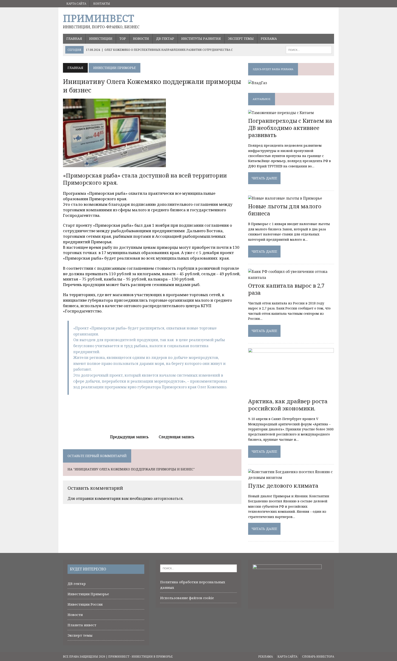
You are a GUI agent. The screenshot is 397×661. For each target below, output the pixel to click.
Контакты (101, 4)
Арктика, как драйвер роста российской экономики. (288, 404)
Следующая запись (176, 436)
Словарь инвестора (318, 656)
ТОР (122, 38)
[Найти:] (198, 568)
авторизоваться (168, 498)
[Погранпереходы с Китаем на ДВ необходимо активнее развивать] (281, 112)
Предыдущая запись (129, 436)
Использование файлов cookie (187, 597)
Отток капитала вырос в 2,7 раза (286, 289)
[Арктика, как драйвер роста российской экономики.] (291, 393)
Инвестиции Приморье (88, 594)
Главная (74, 38)
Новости (141, 38)
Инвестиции (100, 38)
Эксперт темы (241, 38)
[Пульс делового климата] (291, 477)
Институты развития (201, 38)
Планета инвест (82, 625)
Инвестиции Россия (85, 604)
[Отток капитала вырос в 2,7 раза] (291, 277)
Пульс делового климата (283, 485)
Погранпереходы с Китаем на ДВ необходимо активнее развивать (290, 128)
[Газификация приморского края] (257, 82)
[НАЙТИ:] (309, 49)
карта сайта (76, 4)
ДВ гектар (165, 38)
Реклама (269, 38)
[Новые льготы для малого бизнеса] (285, 198)
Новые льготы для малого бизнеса (284, 209)
